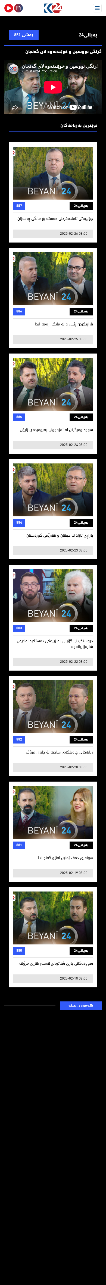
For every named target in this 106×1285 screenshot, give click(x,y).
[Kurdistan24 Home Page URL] (53, 8)
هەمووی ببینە (80, 1005)
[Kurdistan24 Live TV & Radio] (8, 8)
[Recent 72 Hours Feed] (18, 8)
